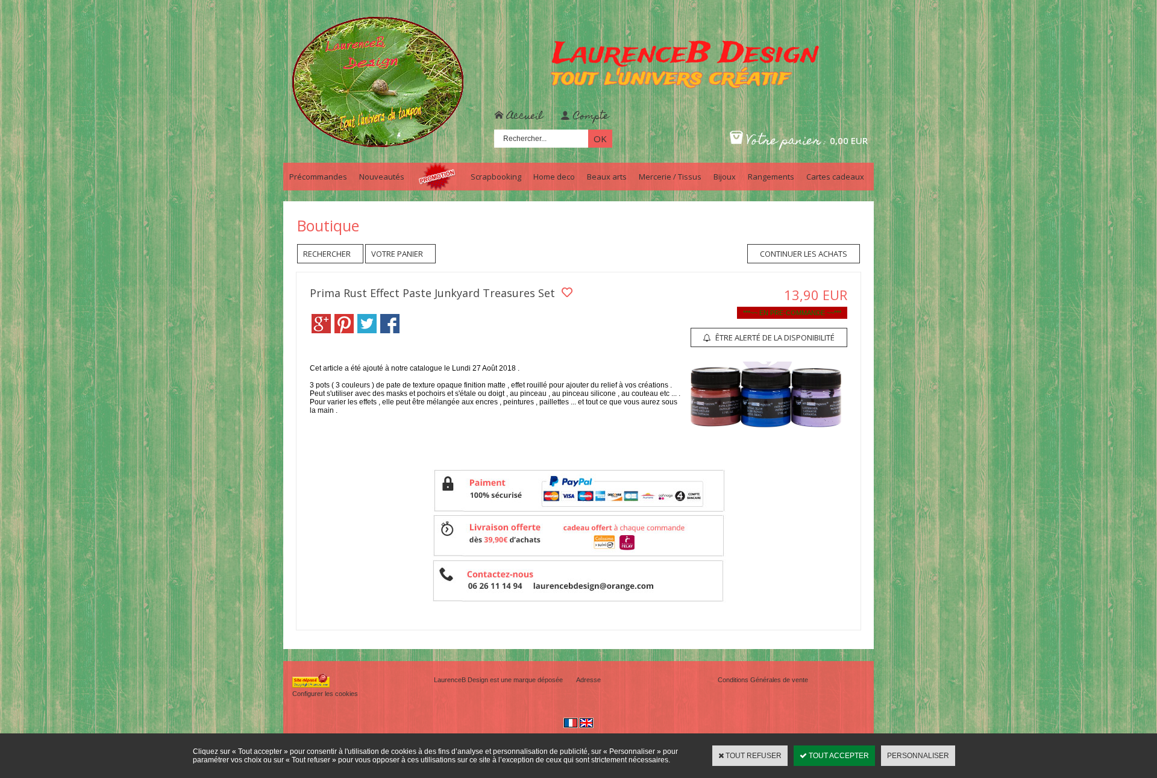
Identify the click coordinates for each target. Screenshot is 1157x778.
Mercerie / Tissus (670, 176)
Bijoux (724, 176)
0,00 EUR (849, 140)
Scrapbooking (496, 176)
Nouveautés (381, 176)
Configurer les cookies (325, 693)
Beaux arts (607, 176)
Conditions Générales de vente (763, 679)
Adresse (588, 679)
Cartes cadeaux (835, 176)
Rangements (771, 176)
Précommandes (318, 176)
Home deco (554, 176)
